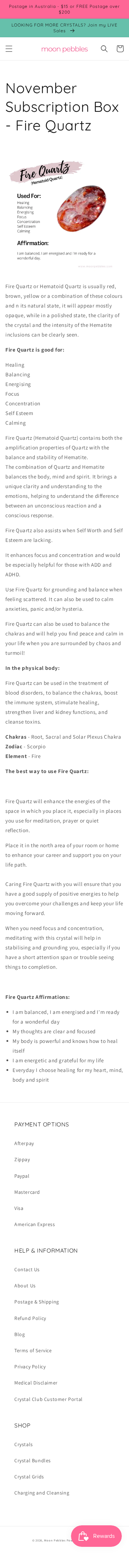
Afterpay (24, 1143)
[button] (9, 49)
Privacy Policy (30, 1366)
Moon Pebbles (54, 1540)
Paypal (22, 1176)
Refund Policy (30, 1318)
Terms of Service (33, 1350)
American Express (34, 1224)
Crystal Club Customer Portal (48, 1399)
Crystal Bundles (32, 1460)
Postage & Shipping (36, 1301)
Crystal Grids (29, 1476)
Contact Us (27, 1269)
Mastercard (27, 1192)
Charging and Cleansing (41, 1492)
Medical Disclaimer (36, 1382)
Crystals (23, 1444)
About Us (25, 1285)
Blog (19, 1334)
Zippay (22, 1159)
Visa (18, 1208)
